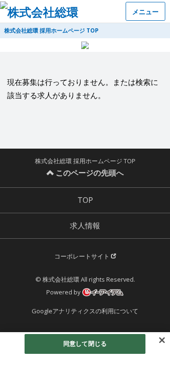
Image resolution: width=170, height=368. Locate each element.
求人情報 (85, 225)
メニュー (145, 11)
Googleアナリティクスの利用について (85, 311)
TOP (85, 200)
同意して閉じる (85, 343)
